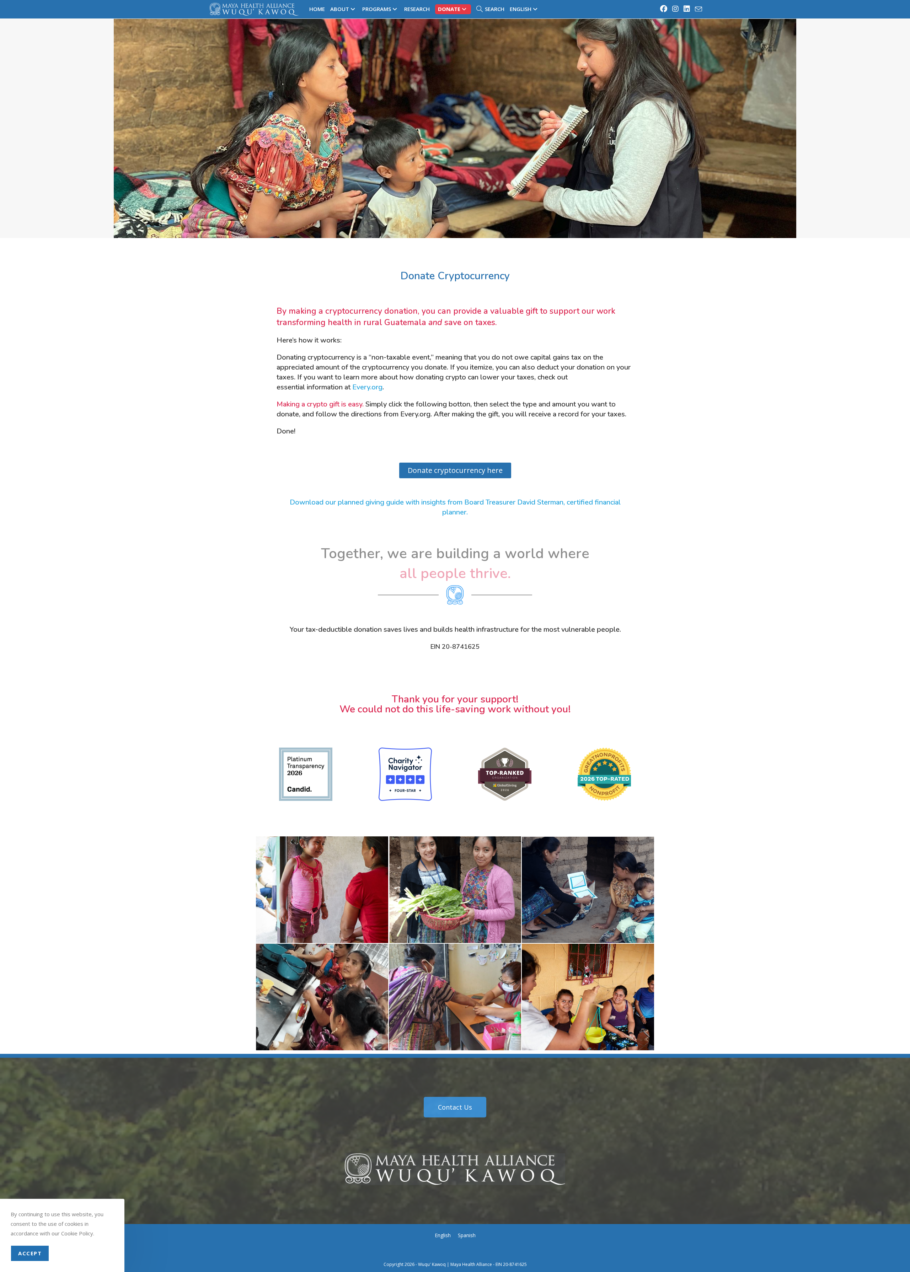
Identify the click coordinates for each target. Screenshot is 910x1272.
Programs (376, 8)
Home (317, 8)
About (339, 8)
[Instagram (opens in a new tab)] (675, 8)
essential (291, 387)
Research (417, 8)
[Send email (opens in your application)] (697, 9)
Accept (30, 1253)
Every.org (367, 387)
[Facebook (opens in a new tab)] (664, 8)
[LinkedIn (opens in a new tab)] (687, 8)
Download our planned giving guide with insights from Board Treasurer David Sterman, (427, 502)
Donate (449, 8)
